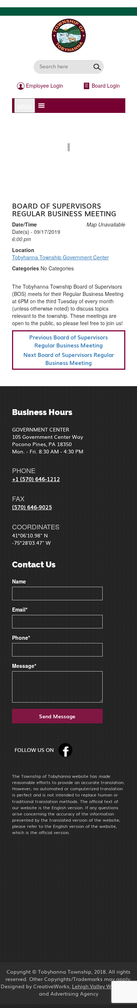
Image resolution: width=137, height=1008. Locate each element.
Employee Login (43, 85)
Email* (19, 609)
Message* (24, 665)
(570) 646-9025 (32, 507)
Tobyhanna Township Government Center (60, 257)
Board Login (105, 85)
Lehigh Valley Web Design (104, 986)
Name (19, 581)
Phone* (21, 637)
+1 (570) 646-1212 (36, 479)
